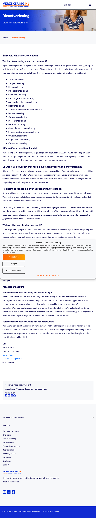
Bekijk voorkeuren (13, 271)
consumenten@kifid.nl (12, 358)
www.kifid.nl (7, 355)
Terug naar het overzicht (19, 385)
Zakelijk (67, 5)
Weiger (14, 264)
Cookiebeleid (40, 275)
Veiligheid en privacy (25, 511)
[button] (48, 422)
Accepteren (13, 257)
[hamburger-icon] (90, 5)
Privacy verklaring (52, 275)
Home (5, 37)
